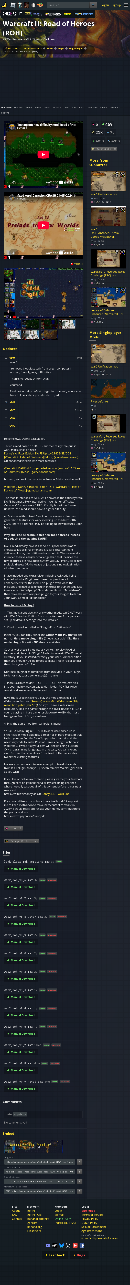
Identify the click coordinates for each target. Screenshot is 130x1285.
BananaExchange (38, 1219)
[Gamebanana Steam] (55, 1245)
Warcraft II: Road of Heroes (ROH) (21, 51)
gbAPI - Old (34, 1215)
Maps (61, 48)
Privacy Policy (89, 1219)
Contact (17, 1219)
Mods (50, 48)
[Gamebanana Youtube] (75, 1245)
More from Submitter (98, 162)
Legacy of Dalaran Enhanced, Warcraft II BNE (107, 312)
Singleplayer (76, 48)
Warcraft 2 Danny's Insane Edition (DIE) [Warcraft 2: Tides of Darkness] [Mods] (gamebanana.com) (42, 488)
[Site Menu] (126, 5)
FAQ (14, 1215)
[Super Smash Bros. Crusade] (33, 5)
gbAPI (31, 1211)
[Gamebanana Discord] (48, 1245)
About (16, 1211)
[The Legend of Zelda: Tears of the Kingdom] (19, 5)
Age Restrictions (91, 1231)
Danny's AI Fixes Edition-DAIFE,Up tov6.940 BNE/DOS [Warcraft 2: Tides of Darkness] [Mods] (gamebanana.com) (41, 455)
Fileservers (34, 1231)
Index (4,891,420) (65, 1223)
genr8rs (32, 1223)
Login (58, 1211)
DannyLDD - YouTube (55, 794)
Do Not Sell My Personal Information (99, 1238)
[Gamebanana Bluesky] (61, 1245)
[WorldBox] (40, 5)
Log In (105, 5)
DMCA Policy (89, 1223)
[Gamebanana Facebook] (82, 1245)
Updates (10, 348)
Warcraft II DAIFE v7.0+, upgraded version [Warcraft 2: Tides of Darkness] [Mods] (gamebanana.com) (42, 470)
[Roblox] (13, 5)
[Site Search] (93, 5)
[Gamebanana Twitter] (68, 1245)
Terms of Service (92, 1215)
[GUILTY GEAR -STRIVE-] (26, 5)
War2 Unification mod (104, 194)
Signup (116, 5)
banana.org (34, 1227)
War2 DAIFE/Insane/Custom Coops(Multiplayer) (105, 232)
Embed (8, 1133)
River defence (99, 401)
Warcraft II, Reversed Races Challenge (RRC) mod (108, 273)
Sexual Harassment (93, 1227)
